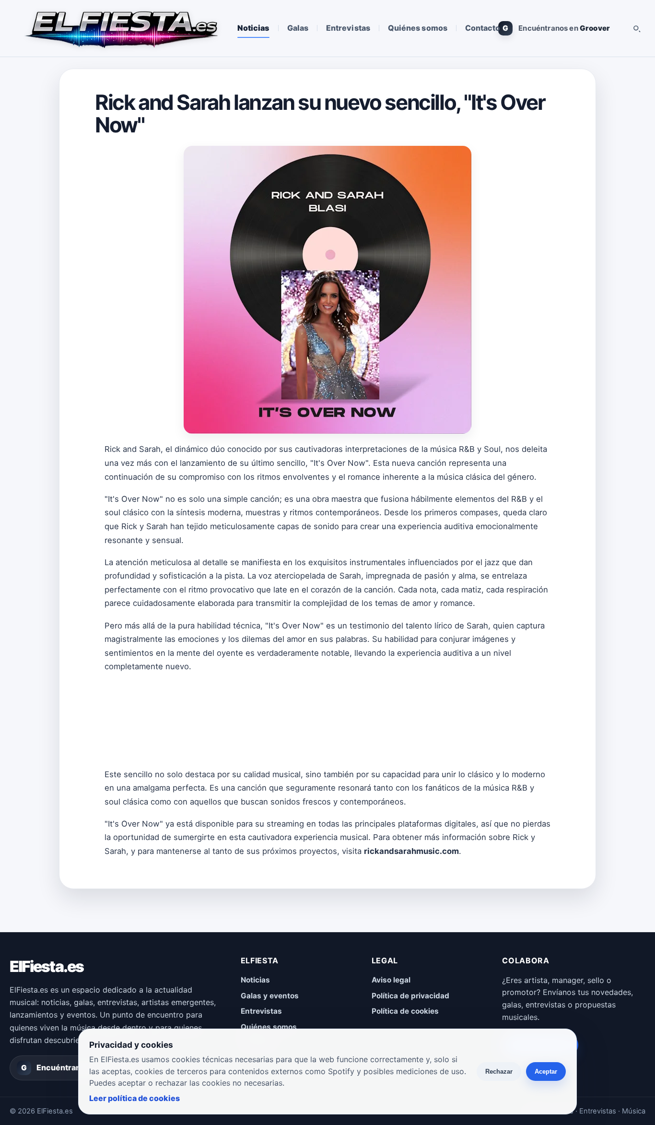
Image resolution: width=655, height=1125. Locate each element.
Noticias (253, 28)
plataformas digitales (437, 824)
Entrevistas (348, 28)
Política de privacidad (410, 995)
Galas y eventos (270, 995)
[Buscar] (636, 28)
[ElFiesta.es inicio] (120, 28)
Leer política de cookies (134, 1098)
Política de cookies (405, 1011)
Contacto (483, 28)
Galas (297, 28)
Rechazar (499, 1071)
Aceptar (546, 1071)
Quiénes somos (417, 28)
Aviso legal (391, 979)
